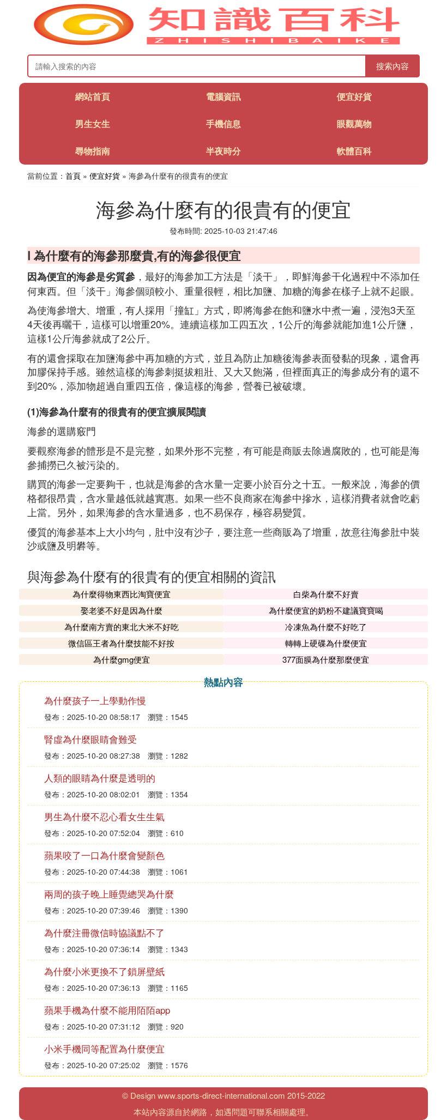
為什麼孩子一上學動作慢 (95, 700)
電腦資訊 (223, 96)
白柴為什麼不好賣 (326, 594)
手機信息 (223, 123)
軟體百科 (354, 150)
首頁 (73, 175)
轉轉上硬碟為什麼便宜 (326, 643)
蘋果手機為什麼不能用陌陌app (107, 1009)
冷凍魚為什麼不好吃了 (326, 626)
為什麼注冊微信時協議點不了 (104, 932)
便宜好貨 (354, 96)
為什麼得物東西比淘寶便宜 (122, 594)
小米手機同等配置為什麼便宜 (104, 1048)
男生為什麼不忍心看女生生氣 (104, 816)
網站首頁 (92, 96)
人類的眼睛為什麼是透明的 (99, 777)
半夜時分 (223, 150)
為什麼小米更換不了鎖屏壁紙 (104, 971)
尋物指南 (92, 150)
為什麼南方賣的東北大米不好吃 (121, 626)
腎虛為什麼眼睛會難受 (90, 739)
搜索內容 (392, 65)
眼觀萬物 (354, 123)
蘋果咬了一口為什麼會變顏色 (104, 855)
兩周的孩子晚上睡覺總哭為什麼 (109, 893)
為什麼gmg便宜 (121, 659)
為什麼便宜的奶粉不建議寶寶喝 (326, 610)
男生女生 (92, 123)
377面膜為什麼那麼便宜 (325, 659)
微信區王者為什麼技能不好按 (121, 643)
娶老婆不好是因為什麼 (121, 610)
